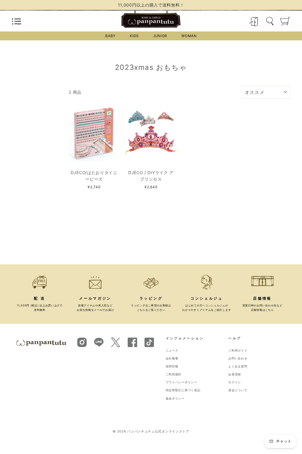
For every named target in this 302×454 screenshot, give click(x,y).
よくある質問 (237, 366)
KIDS (134, 36)
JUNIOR (160, 36)
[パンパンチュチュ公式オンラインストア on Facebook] (132, 341)
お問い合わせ (237, 358)
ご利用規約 (174, 374)
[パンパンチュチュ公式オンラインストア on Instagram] (82, 341)
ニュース (172, 350)
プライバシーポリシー (181, 382)
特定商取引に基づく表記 (183, 390)
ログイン (234, 382)
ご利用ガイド (237, 350)
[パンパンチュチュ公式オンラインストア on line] (99, 341)
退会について (237, 390)
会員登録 (234, 374)
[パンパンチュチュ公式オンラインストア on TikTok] (149, 341)
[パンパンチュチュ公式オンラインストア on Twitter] (115, 345)
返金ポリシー (175, 398)
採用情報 (172, 366)
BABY (110, 36)
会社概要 (172, 358)
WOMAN (189, 36)
